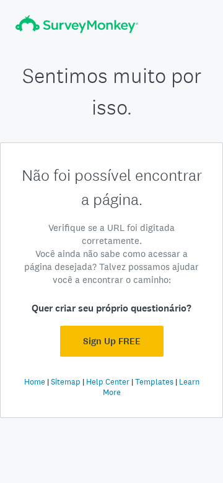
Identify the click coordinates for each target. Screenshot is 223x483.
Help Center (107, 381)
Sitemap (66, 381)
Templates (154, 381)
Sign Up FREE (112, 341)
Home (34, 381)
